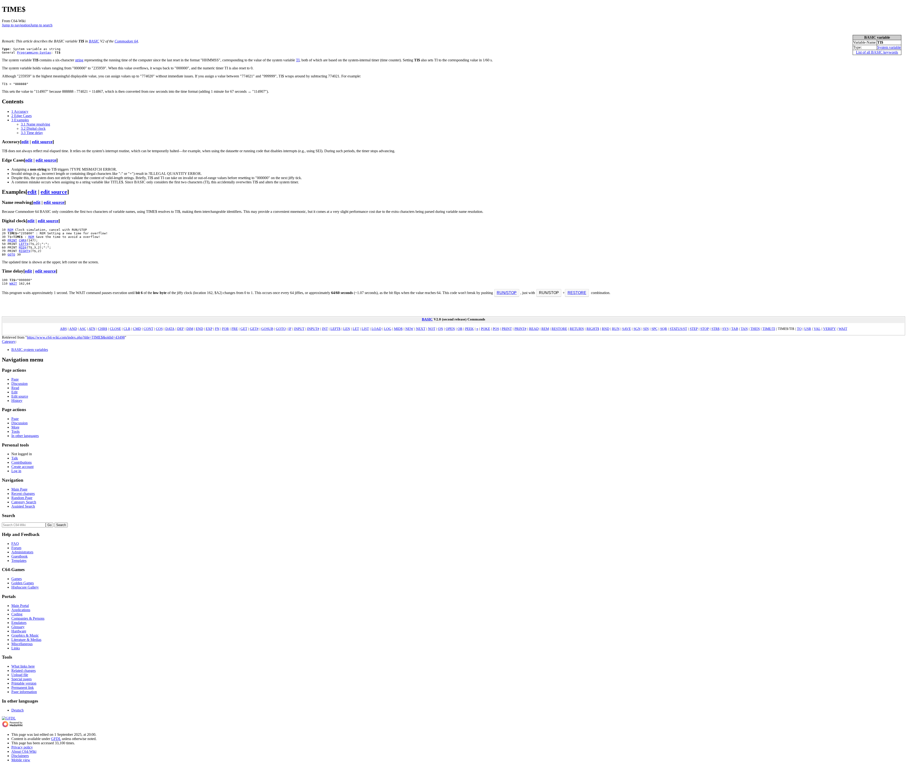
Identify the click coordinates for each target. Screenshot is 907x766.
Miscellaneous (22, 644)
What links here (23, 666)
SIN (646, 329)
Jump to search (41, 25)
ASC (82, 329)
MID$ (22, 247)
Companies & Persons (27, 618)
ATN (92, 329)
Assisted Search (23, 506)
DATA (170, 329)
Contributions (21, 462)
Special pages (21, 679)
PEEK (469, 329)
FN (217, 329)
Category (9, 342)
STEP (694, 329)
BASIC (94, 41)
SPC (654, 329)
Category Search (23, 502)
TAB (734, 329)
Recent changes (23, 494)
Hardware (18, 631)
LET (356, 329)
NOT (431, 329)
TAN (744, 329)
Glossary (18, 627)
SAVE (626, 329)
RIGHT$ (24, 251)
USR (807, 329)
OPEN (450, 329)
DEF (180, 329)
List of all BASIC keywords (877, 52)
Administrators (22, 552)
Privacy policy (22, 747)
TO (799, 329)
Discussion (19, 384)
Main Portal (20, 606)
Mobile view (20, 760)
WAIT (13, 283)
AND (73, 329)
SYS (725, 329)
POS (496, 329)
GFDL (56, 739)
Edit (14, 392)
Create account (22, 467)
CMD (137, 329)
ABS (63, 329)
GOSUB (267, 329)
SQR (663, 329)
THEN (755, 329)
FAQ (15, 544)
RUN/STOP (507, 293)
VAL (817, 329)
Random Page (21, 498)
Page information (24, 692)
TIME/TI (768, 329)
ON (440, 329)
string (79, 60)
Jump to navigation (16, 25)
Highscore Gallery (25, 587)
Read (15, 388)
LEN (346, 329)
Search (8, 515)
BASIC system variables (29, 350)
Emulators (18, 623)
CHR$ (22, 240)
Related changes (23, 671)
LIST (365, 329)
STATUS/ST (678, 329)
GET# (254, 329)
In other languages (25, 436)
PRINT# (520, 329)
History (16, 401)
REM (10, 229)
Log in (16, 471)
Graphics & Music (25, 635)
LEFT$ (23, 244)
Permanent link (22, 688)
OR (460, 329)
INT (325, 329)
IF (289, 329)
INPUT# (313, 329)
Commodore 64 (126, 41)
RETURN (577, 329)
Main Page (19, 489)
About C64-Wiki (23, 751)
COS (159, 329)
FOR (225, 329)
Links (15, 648)
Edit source (19, 396)
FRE (234, 329)
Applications (20, 610)
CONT (148, 329)
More (15, 427)
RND (605, 329)
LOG (387, 329)
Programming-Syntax (34, 52)
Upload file (19, 675)
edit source (42, 141)
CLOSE (115, 329)
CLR (127, 329)
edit (25, 141)
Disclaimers (20, 756)
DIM (189, 329)
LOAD (376, 329)
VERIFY (829, 329)
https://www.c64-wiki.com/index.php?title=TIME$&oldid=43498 (76, 337)
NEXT (420, 329)
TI (297, 60)
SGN (637, 329)
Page (15, 379)
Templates (18, 561)
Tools (15, 431)
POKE (485, 329)
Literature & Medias (26, 640)
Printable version (23, 683)
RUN (616, 329)
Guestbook (19, 556)
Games (16, 579)
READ (534, 329)
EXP (209, 329)
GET (243, 329)
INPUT (299, 329)
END (199, 329)
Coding (16, 614)
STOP (704, 329)
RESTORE (577, 293)
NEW (409, 329)
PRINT (12, 240)
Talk (14, 458)
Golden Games (22, 583)
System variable (889, 47)
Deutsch (17, 710)
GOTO (11, 254)
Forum (16, 548)
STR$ (715, 329)
